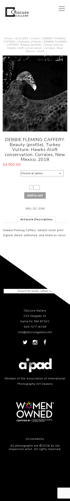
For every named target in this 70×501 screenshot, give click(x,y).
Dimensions (11, 172)
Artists (35, 38)
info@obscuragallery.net (35, 332)
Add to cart (35, 195)
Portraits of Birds (29, 41)
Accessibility (35, 439)
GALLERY (21, 38)
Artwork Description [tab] (36, 219)
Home (8, 38)
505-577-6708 (35, 327)
